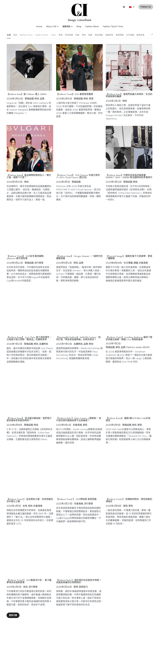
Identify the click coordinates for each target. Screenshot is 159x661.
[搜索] (124, 7)
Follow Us (146, 7)
